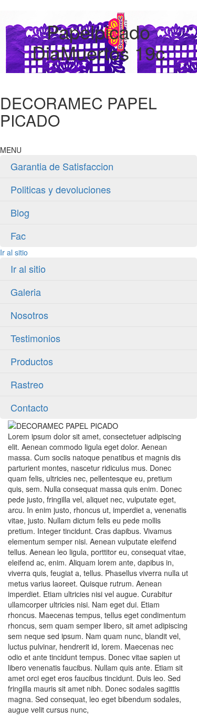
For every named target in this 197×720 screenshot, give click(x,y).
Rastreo (27, 384)
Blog (20, 212)
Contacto (29, 407)
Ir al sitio (14, 252)
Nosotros (29, 315)
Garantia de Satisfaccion (62, 166)
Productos (32, 361)
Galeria (26, 292)
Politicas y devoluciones (61, 189)
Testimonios (35, 338)
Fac (18, 235)
